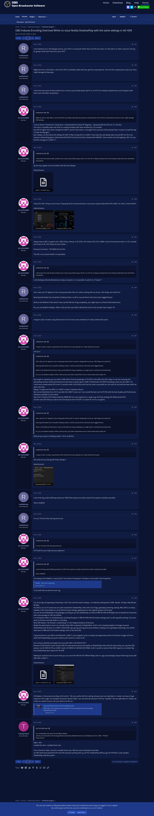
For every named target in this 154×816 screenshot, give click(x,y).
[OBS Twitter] (131, 7)
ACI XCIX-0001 (21, 34)
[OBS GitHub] (135, 7)
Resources (41, 17)
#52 (135, 407)
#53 (135, 444)
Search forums (30, 22)
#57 (135, 558)
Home (106, 2)
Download (118, 2)
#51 (135, 336)
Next (36, 38)
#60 (135, 722)
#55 (135, 514)
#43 (135, 86)
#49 (135, 287)
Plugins (32, 17)
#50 (135, 315)
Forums (24, 16)
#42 (135, 65)
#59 (135, 691)
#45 (135, 147)
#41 (135, 44)
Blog (128, 2)
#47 (135, 237)
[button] (36, 16)
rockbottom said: (41, 113)
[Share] (132, 44)
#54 (135, 493)
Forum (145, 2)
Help (136, 2)
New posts (20, 22)
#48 (135, 262)
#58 (135, 598)
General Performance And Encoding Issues (58, 706)
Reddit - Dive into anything (44, 583)
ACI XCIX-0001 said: (42, 728)
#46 (135, 199)
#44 (135, 107)
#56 (135, 535)
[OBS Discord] (128, 7)
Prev (19, 38)
